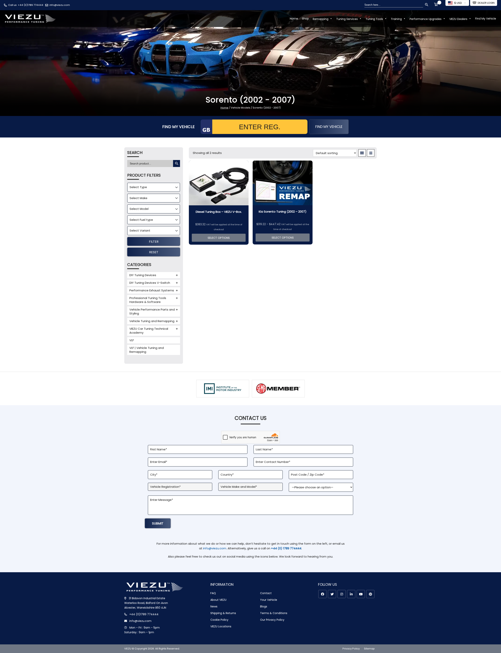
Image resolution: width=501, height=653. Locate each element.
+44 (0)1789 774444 (30, 5)
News (213, 606)
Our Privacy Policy (272, 620)
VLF (131, 340)
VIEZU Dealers (458, 19)
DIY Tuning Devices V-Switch (149, 283)
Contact (266, 593)
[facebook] (322, 594)
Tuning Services (347, 19)
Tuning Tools (374, 19)
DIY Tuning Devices (142, 275)
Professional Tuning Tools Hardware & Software (147, 300)
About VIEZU (218, 600)
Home (294, 19)
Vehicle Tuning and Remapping (151, 321)
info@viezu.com (60, 5)
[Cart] (436, 5)
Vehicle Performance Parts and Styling (152, 311)
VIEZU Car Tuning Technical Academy (148, 331)
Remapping (320, 19)
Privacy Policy (351, 648)
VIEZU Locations (220, 626)
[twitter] (332, 594)
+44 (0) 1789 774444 (286, 548)
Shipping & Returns (223, 613)
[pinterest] (370, 594)
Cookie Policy (219, 620)
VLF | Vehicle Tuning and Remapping (146, 350)
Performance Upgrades (426, 19)
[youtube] (361, 594)
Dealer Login (486, 3)
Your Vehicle (268, 600)
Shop (305, 19)
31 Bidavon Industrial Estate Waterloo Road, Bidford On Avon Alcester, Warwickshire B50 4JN (146, 603)
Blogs (263, 606)
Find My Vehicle (485, 19)
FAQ (213, 593)
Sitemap (369, 648)
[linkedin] (351, 594)
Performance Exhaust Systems (151, 290)
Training (396, 19)
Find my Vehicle (328, 126)
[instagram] (341, 594)
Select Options (219, 238)
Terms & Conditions (273, 613)
